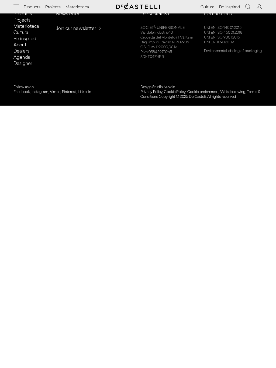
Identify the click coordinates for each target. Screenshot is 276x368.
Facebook (21, 91)
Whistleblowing (232, 91)
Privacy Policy (151, 91)
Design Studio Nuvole (157, 87)
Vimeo (55, 91)
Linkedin (84, 91)
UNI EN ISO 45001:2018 (223, 32)
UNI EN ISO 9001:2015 (222, 37)
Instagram (40, 91)
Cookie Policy (174, 91)
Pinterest (69, 91)
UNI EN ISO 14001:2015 (223, 27)
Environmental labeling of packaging (233, 50)
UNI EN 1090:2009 (219, 42)
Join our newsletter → (78, 28)
